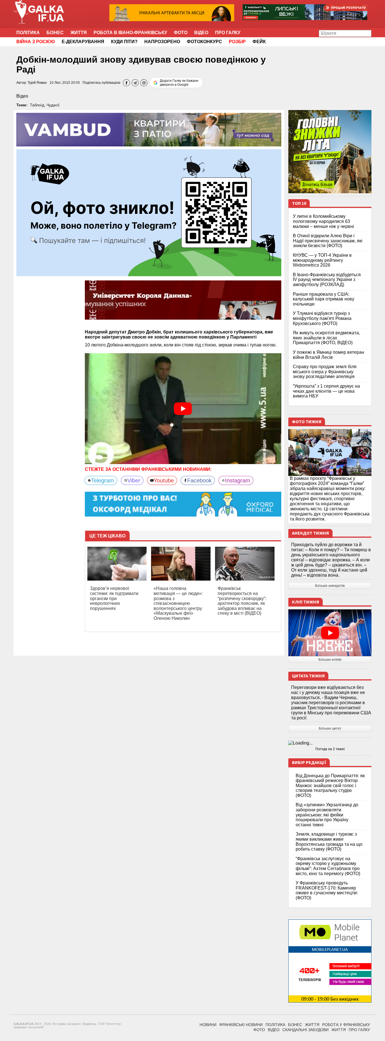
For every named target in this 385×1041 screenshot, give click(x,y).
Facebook (199, 480)
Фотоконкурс (204, 41)
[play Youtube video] (183, 408)
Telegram (102, 480)
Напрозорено (162, 41)
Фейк (259, 41)
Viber (133, 480)
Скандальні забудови (305, 1029)
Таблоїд (37, 105)
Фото (180, 32)
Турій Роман (37, 83)
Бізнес (55, 32)
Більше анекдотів (330, 586)
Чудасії (53, 105)
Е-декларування (83, 41)
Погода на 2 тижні (330, 749)
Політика (28, 32)
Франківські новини (241, 1024)
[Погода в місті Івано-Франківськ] (329, 743)
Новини (208, 1024)
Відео (201, 32)
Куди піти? (124, 41)
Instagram (237, 480)
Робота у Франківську (346, 1024)
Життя (78, 32)
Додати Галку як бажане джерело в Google (179, 83)
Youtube (164, 480)
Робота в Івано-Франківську (130, 32)
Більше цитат (330, 728)
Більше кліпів (329, 660)
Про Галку (227, 32)
